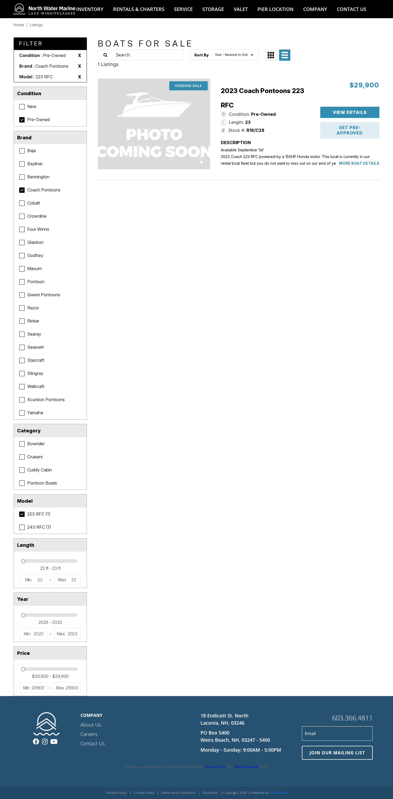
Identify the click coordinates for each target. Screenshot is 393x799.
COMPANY (315, 9)
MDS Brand (278, 792)
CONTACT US (351, 9)
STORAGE (213, 9)
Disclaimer (210, 792)
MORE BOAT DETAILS (359, 163)
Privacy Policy (215, 767)
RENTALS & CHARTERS (138, 9)
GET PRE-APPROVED (350, 130)
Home (19, 24)
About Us (90, 724)
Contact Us (92, 743)
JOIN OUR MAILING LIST (337, 753)
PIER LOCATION (275, 9)
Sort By (201, 55)
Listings (36, 24)
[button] (201, 162)
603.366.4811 (352, 717)
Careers (88, 734)
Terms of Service (245, 767)
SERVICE (183, 9)
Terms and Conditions (178, 792)
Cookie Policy (144, 792)
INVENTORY (89, 9)
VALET (241, 9)
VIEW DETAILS (350, 112)
